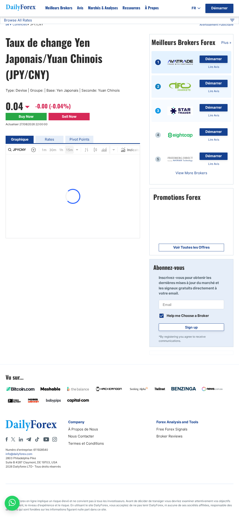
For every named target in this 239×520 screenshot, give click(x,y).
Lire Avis (213, 67)
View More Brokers (191, 173)
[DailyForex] (31, 425)
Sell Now (69, 116)
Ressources (131, 7)
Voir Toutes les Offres (191, 247)
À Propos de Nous (83, 429)
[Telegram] (28, 439)
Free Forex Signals (171, 429)
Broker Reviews (169, 436)
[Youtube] (46, 439)
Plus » (226, 42)
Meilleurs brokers (58, 7)
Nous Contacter (81, 436)
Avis (80, 7)
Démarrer (213, 59)
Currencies (20, 24)
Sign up (191, 327)
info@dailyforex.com (19, 454)
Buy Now (26, 116)
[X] (13, 439)
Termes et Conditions (86, 443)
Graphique (19, 139)
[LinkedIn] (21, 439)
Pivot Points (79, 139)
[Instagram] (54, 439)
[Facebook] (7, 439)
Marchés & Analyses (103, 7)
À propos (152, 7)
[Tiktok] (37, 439)
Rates (49, 139)
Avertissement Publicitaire (216, 24)
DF (7, 24)
